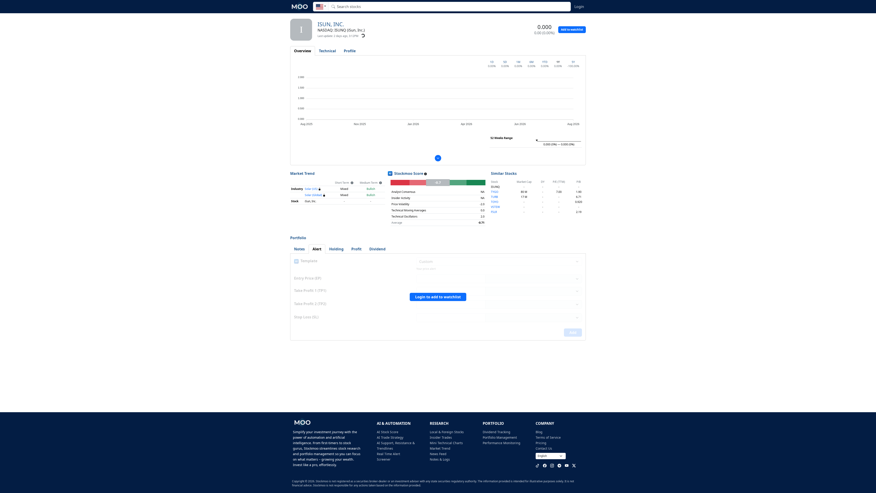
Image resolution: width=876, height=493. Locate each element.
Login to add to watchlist (438, 296)
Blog (539, 432)
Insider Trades (441, 437)
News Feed (438, 454)
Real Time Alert (388, 454)
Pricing (541, 443)
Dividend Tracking (496, 432)
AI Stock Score (387, 432)
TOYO (494, 202)
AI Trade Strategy (390, 437)
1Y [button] (558, 62)
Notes (299, 249)
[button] (321, 6)
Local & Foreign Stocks (447, 432)
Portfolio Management (500, 437)
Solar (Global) (313, 195)
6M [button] (531, 62)
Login (579, 6)
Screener (384, 459)
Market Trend (440, 448)
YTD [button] (545, 62)
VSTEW (495, 207)
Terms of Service (548, 437)
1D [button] (492, 62)
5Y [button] (573, 62)
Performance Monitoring (501, 443)
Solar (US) (311, 189)
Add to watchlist (572, 29)
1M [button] (518, 62)
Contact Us (544, 448)
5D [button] (505, 62)
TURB (494, 197)
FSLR (494, 212)
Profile (350, 50)
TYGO (494, 192)
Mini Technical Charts (446, 443)
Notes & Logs (440, 459)
